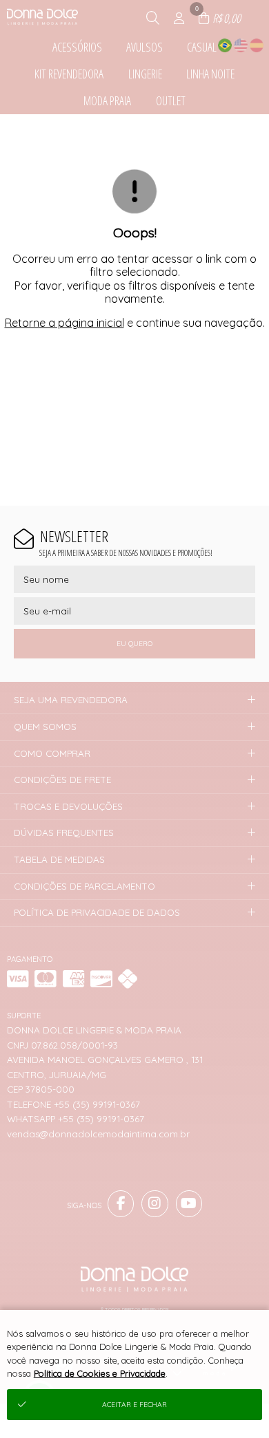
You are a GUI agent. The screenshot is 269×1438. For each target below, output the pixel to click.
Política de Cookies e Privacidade (100, 1373)
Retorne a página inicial (64, 323)
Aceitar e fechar (134, 1404)
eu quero (134, 643)
